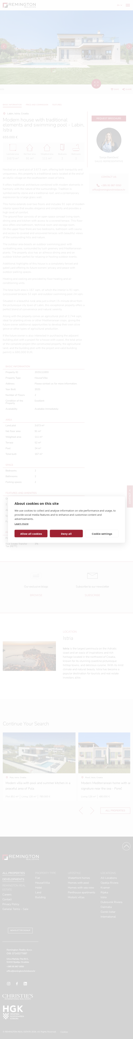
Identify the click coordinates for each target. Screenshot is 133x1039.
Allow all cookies (31, 533)
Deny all (66, 533)
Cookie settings (102, 533)
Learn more (21, 523)
